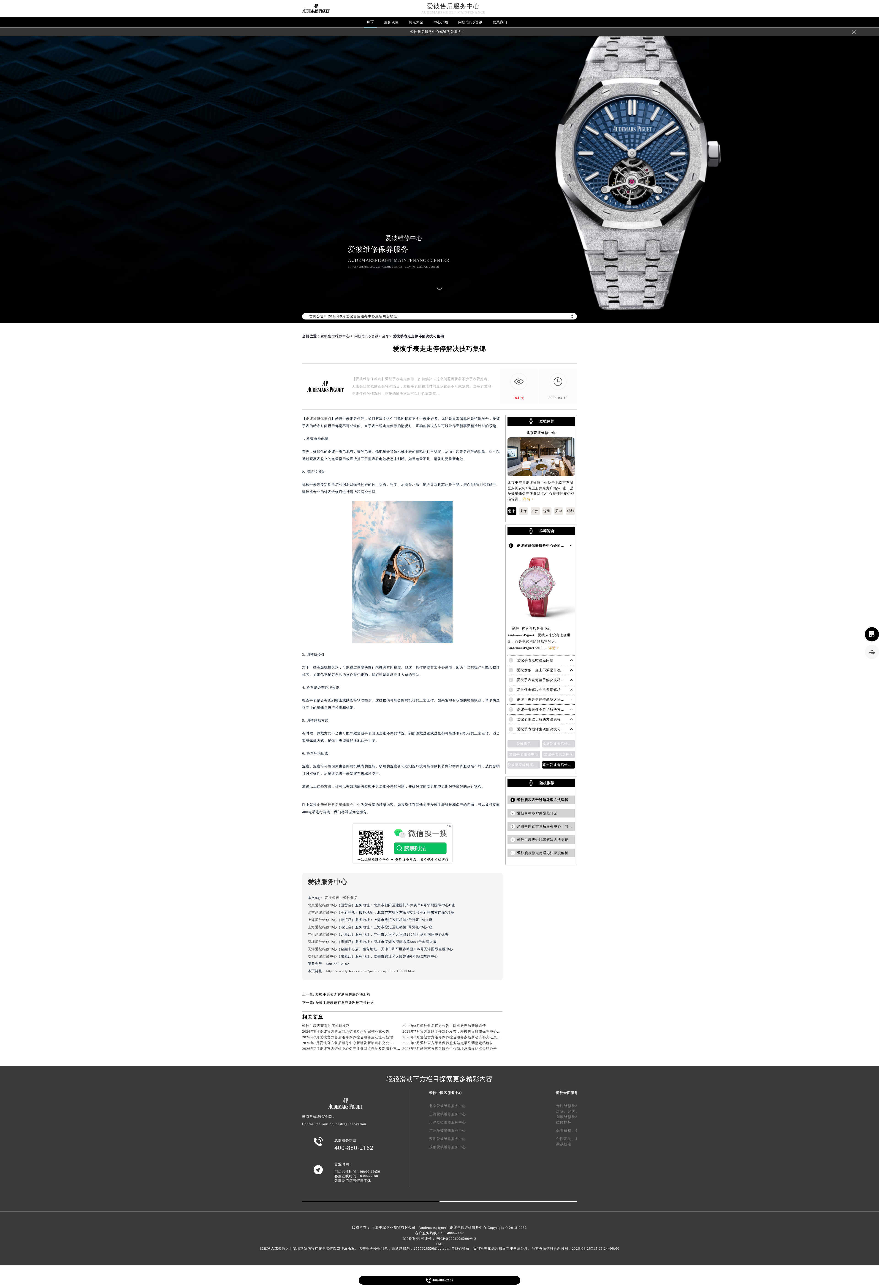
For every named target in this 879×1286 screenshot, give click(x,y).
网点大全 (416, 22)
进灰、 (562, 1111)
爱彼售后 (350, 898)
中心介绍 (441, 22)
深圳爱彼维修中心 (322, 942)
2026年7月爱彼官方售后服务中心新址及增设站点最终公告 (449, 1048)
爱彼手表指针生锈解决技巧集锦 (542, 729)
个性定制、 (565, 1139)
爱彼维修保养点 (318, 418)
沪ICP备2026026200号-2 (455, 1238)
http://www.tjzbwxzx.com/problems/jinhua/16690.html (370, 971)
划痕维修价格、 (569, 1117)
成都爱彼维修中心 (322, 956)
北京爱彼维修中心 (322, 905)
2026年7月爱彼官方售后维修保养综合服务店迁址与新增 (347, 1037)
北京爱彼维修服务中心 (447, 1106)
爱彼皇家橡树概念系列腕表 (523, 765)
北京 (511, 511)
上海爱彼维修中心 (322, 920)
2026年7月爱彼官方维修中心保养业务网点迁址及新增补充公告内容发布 (360, 1048)
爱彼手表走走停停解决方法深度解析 (546, 699)
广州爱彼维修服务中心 (447, 1130)
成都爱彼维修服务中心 (447, 1147)
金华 (385, 336)
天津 (558, 511)
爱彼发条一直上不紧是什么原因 (542, 670)
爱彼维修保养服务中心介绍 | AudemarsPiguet (554, 545)
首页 (370, 22)
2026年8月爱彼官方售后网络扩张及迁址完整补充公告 (345, 1031)
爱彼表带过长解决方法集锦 (539, 719)
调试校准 (564, 1144)
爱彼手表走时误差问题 (535, 660)
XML (439, 1244)
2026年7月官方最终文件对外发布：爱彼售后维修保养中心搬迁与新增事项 (462, 1031)
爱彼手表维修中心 (523, 754)
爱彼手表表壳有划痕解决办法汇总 (342, 994)
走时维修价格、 (569, 1106)
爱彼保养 (332, 898)
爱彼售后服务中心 (453, 6)
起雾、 (573, 1111)
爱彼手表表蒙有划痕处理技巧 (326, 1026)
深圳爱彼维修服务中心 (447, 1139)
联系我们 (500, 22)
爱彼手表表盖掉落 (558, 754)
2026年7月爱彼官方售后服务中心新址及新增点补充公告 (347, 1043)
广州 (535, 511)
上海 (523, 511)
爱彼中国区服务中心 (445, 1093)
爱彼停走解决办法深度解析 (539, 690)
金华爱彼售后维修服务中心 (339, 805)
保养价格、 (565, 1130)
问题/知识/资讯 (470, 22)
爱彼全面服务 (567, 1093)
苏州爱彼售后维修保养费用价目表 (558, 765)
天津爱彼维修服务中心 (447, 1122)
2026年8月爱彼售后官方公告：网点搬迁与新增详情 (444, 1026)
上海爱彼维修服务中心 (447, 1114)
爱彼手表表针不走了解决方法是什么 (546, 709)
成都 (570, 511)
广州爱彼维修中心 (322, 934)
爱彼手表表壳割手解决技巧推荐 (542, 680)
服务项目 (391, 22)
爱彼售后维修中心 (335, 336)
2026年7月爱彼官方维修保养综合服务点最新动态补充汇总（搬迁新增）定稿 (464, 1037)
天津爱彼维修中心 (322, 949)
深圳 (547, 511)
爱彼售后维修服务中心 (468, 1227)
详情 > (528, 499)
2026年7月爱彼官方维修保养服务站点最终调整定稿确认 (447, 1043)
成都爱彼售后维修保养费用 (558, 744)
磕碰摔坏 (564, 1122)
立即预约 (440, 650)
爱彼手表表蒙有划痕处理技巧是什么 (344, 1002)
